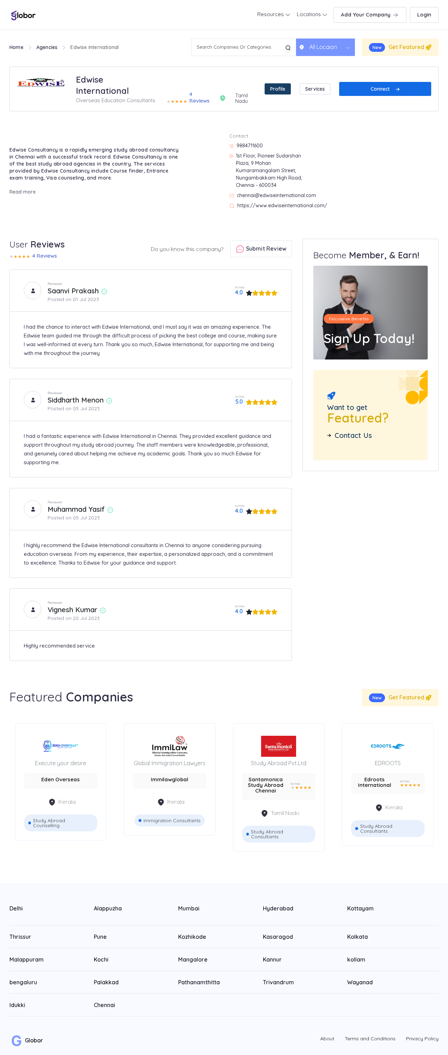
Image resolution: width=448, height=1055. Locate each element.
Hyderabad (278, 908)
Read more (22, 192)
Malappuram (26, 959)
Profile (277, 89)
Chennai (104, 1004)
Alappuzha (108, 908)
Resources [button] (271, 14)
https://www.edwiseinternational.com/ (282, 205)
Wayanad (360, 982)
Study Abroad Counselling (49, 823)
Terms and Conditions (370, 1038)
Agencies (47, 47)
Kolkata (357, 936)
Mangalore (193, 959)
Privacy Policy (422, 1038)
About (327, 1038)
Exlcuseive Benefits (349, 318)
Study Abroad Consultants (267, 834)
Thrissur (20, 936)
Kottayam (360, 908)
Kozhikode (192, 936)
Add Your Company (366, 14)
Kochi (101, 959)
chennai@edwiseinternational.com (276, 195)
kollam (356, 959)
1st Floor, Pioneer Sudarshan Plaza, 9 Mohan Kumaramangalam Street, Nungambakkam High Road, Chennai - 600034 (269, 170)
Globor (33, 1040)
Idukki (17, 1004)
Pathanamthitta (199, 982)
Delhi (16, 908)
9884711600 (250, 145)
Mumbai (189, 908)
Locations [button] (309, 14)
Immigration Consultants (172, 820)
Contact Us (353, 435)
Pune (100, 936)
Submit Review (265, 248)
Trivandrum (278, 982)
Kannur (272, 959)
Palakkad (106, 982)
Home (16, 47)
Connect (381, 89)
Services (315, 89)
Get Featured (399, 46)
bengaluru (23, 982)
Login (424, 14)
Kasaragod (278, 936)
